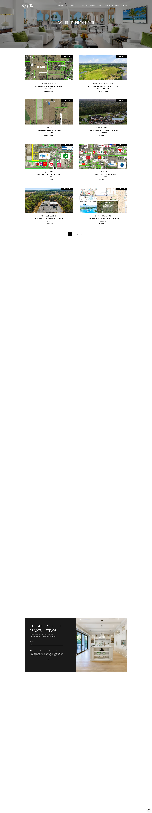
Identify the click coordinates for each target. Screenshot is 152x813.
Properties (60, 5)
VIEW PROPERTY (48, 74)
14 (82, 234)
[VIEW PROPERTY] (49, 73)
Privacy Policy (53, 655)
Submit (46, 660)
